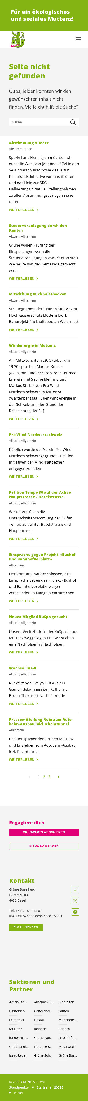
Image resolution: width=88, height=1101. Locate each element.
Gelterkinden (43, 1011)
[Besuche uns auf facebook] (75, 890)
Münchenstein (68, 1020)
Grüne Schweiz (43, 1055)
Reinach (40, 1029)
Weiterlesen (22, 210)
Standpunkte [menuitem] (19, 1087)
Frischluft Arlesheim (68, 1037)
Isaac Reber (18, 1055)
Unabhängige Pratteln (19, 1046)
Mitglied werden (43, 845)
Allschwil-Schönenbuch (43, 1002)
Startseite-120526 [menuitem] (50, 1087)
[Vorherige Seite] (29, 777)
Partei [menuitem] (18, 1093)
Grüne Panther (43, 1037)
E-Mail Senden (26, 927)
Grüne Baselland (68, 1055)
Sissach (64, 1029)
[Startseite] (18, 39)
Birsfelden (17, 1011)
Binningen (66, 1002)
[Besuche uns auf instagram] (75, 912)
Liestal (39, 1020)
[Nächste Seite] (58, 777)
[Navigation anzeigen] (78, 39)
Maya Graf (66, 1046)
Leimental (16, 1020)
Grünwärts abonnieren (44, 832)
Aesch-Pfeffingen (19, 1002)
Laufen (64, 1011)
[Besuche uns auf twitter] (75, 901)
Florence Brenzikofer (43, 1046)
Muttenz (15, 1029)
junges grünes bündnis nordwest (19, 1037)
